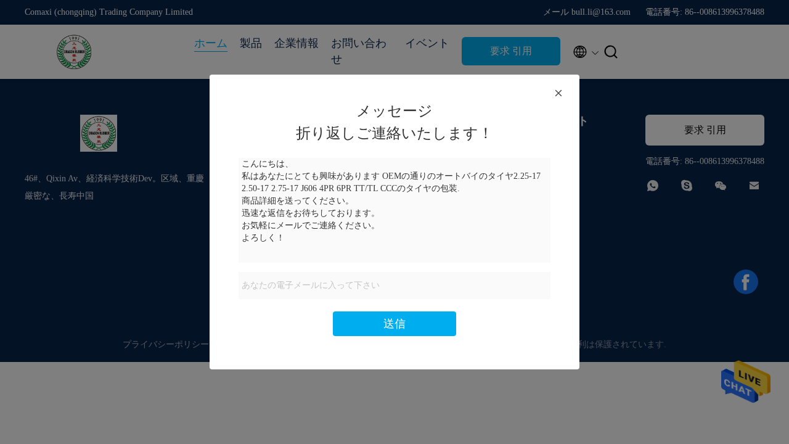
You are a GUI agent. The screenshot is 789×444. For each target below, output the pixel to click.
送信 (394, 323)
